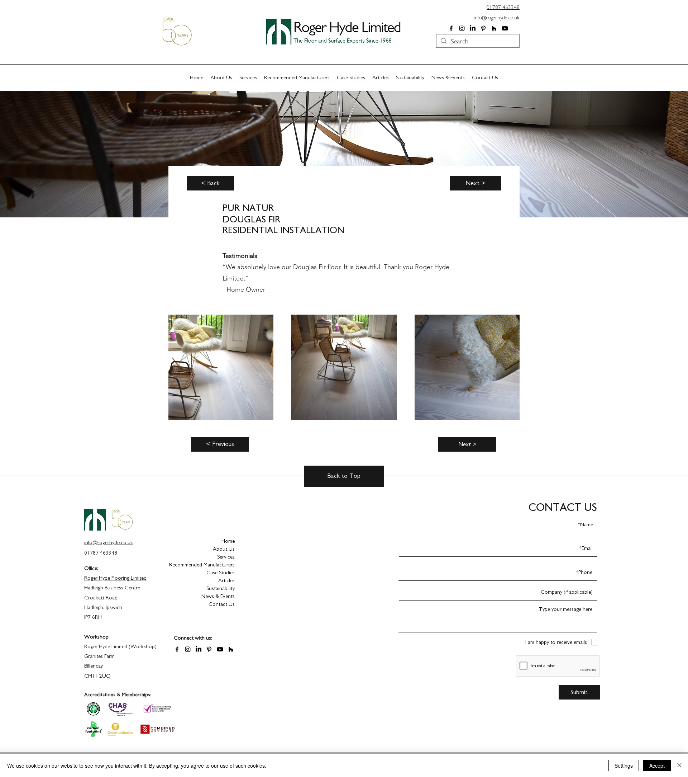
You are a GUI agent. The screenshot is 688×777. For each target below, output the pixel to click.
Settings (624, 765)
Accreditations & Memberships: (117, 694)
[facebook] (451, 28)
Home (228, 541)
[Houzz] (494, 28)
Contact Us (222, 604)
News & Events (218, 596)
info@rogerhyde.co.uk (497, 17)
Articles (226, 580)
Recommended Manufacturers (209, 565)
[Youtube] (504, 28)
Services (226, 557)
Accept (657, 765)
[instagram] (461, 28)
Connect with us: (193, 638)
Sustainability (220, 588)
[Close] (679, 765)
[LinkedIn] (472, 28)
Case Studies (220, 572)
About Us (224, 549)
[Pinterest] (483, 28)
